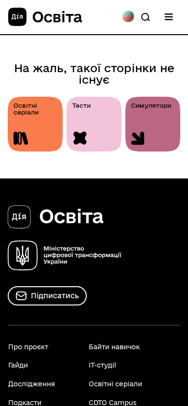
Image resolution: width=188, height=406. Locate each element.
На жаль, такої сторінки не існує (94, 73)
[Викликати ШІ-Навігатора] (128, 17)
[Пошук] (145, 17)
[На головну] (45, 17)
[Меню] (168, 17)
